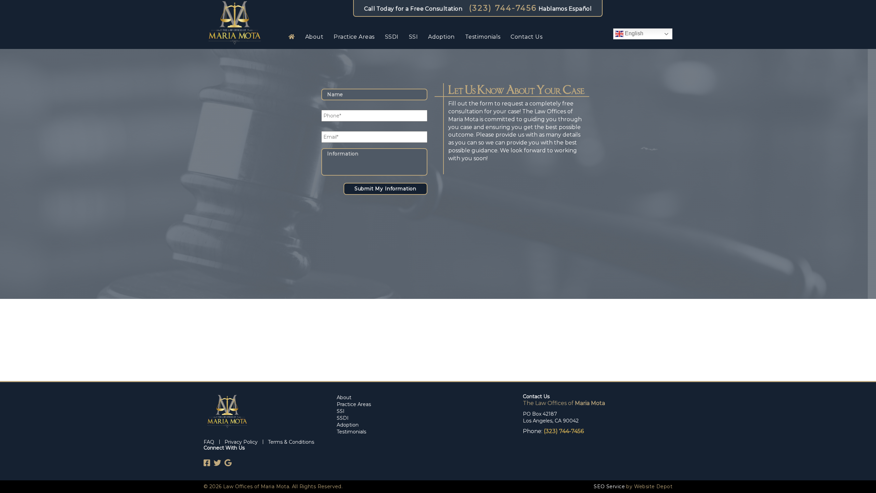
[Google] (226, 463)
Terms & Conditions (291, 442)
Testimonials (483, 37)
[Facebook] (207, 463)
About (314, 37)
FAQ (209, 442)
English (633, 33)
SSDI (392, 37)
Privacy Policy (241, 442)
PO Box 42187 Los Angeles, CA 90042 (551, 417)
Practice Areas (354, 37)
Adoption (441, 37)
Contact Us (526, 37)
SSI (413, 37)
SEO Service (609, 486)
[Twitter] (215, 463)
